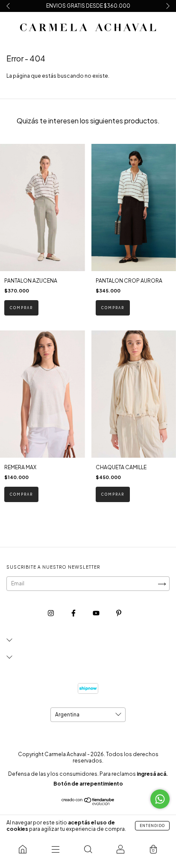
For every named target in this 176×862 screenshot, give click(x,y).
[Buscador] (88, 849)
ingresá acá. (152, 774)
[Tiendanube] (88, 804)
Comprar (21, 308)
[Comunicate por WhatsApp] (160, 799)
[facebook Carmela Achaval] (74, 613)
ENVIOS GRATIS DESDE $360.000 (88, 6)
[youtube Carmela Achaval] (96, 613)
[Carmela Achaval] (22, 849)
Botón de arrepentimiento (88, 783)
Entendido (152, 826)
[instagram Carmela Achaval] (51, 613)
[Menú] (55, 849)
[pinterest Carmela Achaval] (118, 613)
